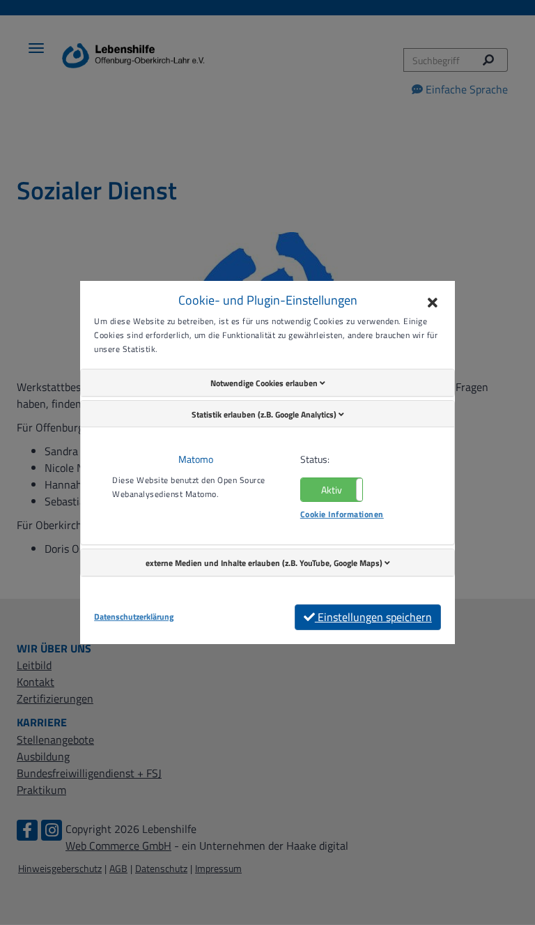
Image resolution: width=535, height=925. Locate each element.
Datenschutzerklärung (133, 617)
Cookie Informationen (342, 514)
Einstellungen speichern (373, 617)
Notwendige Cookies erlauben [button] (265, 383)
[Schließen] (432, 303)
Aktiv (331, 489)
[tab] (267, 382)
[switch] (331, 489)
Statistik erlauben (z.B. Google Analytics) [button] (265, 414)
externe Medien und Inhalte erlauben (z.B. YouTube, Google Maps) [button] (265, 562)
